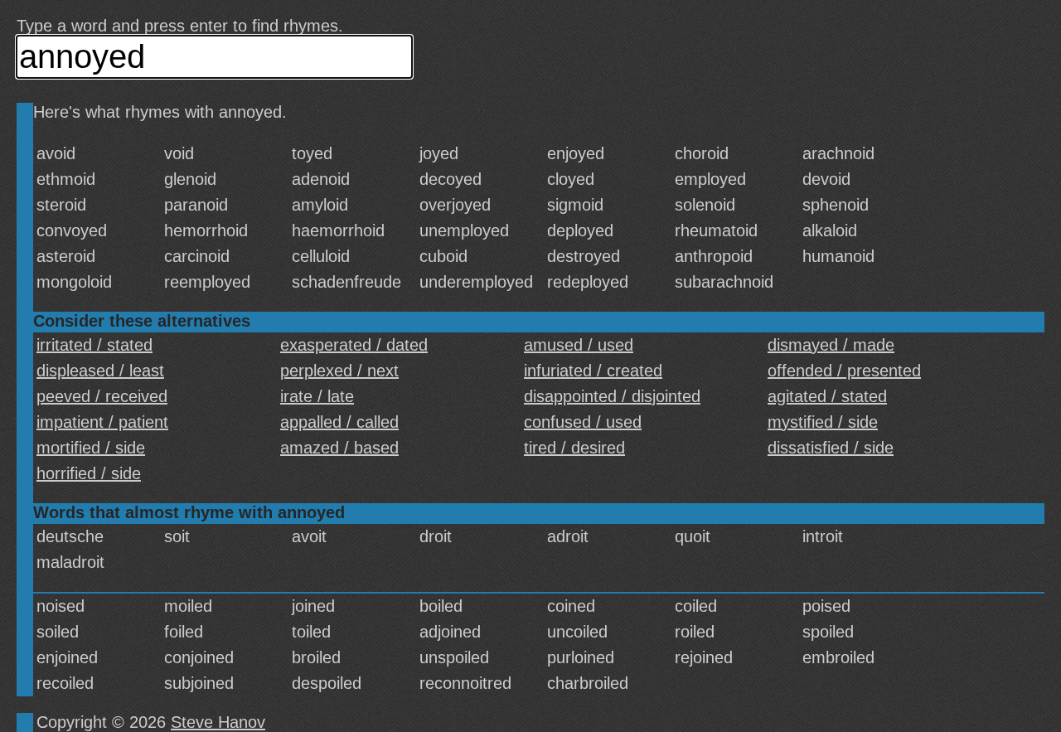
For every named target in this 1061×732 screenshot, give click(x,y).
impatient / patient (102, 422)
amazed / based (339, 448)
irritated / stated (94, 345)
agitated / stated (827, 396)
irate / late (317, 396)
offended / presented (844, 370)
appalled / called (339, 422)
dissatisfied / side (831, 448)
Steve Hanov (218, 722)
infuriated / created (593, 370)
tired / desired (574, 448)
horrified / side (88, 473)
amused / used (578, 345)
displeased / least (100, 370)
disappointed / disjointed (612, 396)
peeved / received (101, 396)
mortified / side (90, 448)
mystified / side (823, 422)
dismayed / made (831, 345)
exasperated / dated (354, 345)
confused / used (583, 422)
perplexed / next (339, 370)
